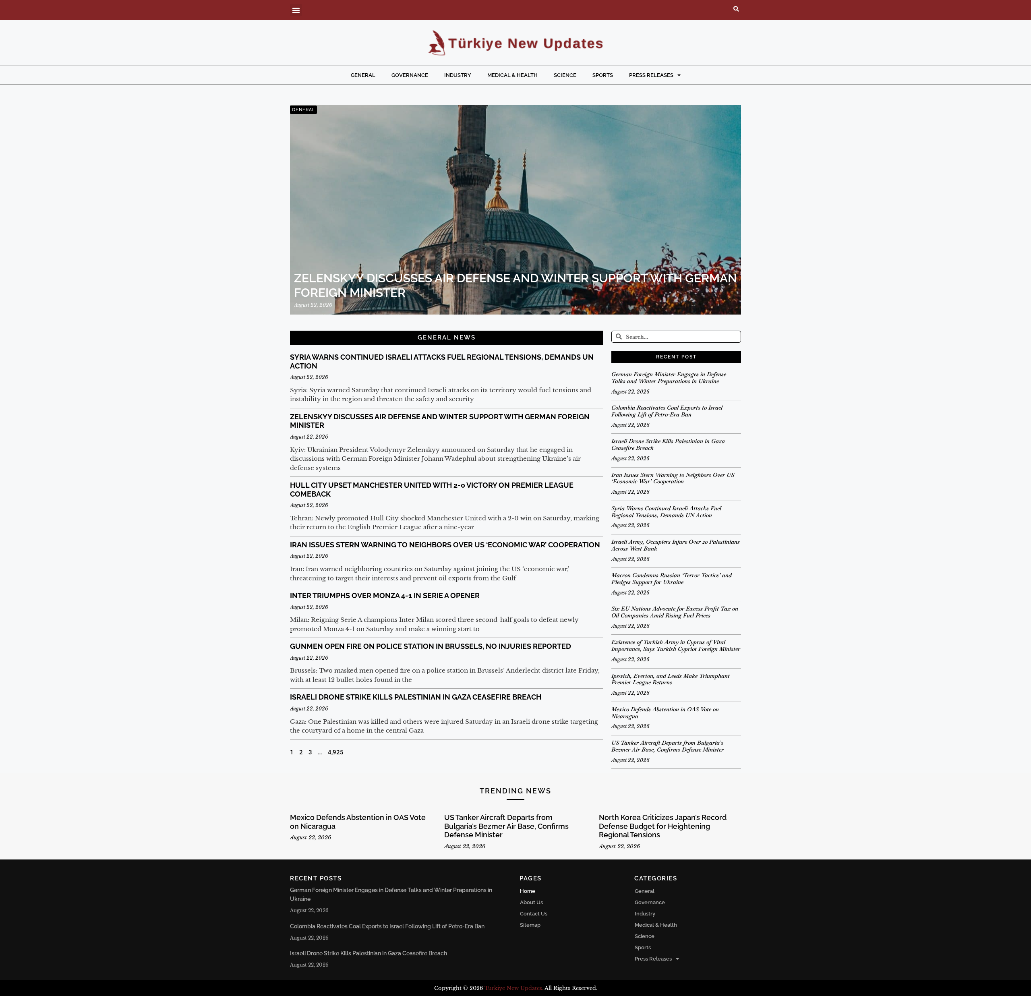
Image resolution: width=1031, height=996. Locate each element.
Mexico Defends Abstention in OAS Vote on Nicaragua (665, 713)
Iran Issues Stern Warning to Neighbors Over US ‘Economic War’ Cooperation (445, 544)
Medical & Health (512, 75)
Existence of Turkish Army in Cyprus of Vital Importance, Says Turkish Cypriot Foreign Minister (675, 645)
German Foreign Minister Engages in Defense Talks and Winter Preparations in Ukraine (668, 378)
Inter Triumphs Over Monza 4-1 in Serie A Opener (385, 595)
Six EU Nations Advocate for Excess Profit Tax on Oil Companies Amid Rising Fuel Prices (674, 612)
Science (565, 75)
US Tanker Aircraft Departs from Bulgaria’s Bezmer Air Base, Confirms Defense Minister (667, 746)
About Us (531, 902)
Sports (602, 75)
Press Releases (651, 75)
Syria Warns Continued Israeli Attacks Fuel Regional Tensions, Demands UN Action (666, 512)
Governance (409, 75)
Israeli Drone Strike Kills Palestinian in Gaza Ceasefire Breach (415, 697)
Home (527, 891)
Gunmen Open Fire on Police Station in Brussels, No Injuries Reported (430, 646)
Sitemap (530, 925)
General (363, 75)
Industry (457, 75)
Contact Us (533, 914)
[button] (296, 10)
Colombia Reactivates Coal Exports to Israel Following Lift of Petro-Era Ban (667, 411)
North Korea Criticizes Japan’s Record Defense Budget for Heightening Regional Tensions (663, 826)
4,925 (336, 752)
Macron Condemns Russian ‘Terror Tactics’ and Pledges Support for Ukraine (671, 579)
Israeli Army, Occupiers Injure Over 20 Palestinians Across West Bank (675, 545)
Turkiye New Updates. (513, 988)
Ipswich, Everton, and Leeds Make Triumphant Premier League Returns (670, 679)
